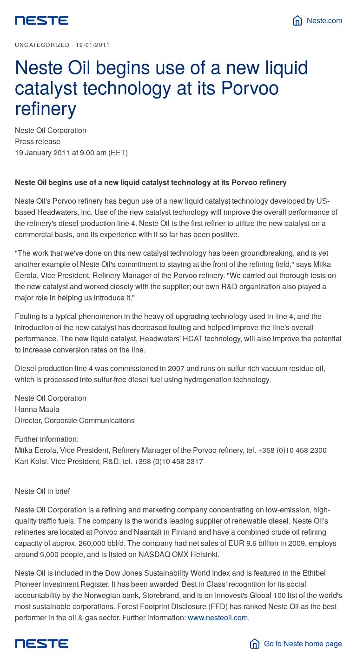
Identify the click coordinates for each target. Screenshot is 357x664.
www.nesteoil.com (218, 617)
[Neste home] (42, 20)
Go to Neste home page (303, 643)
